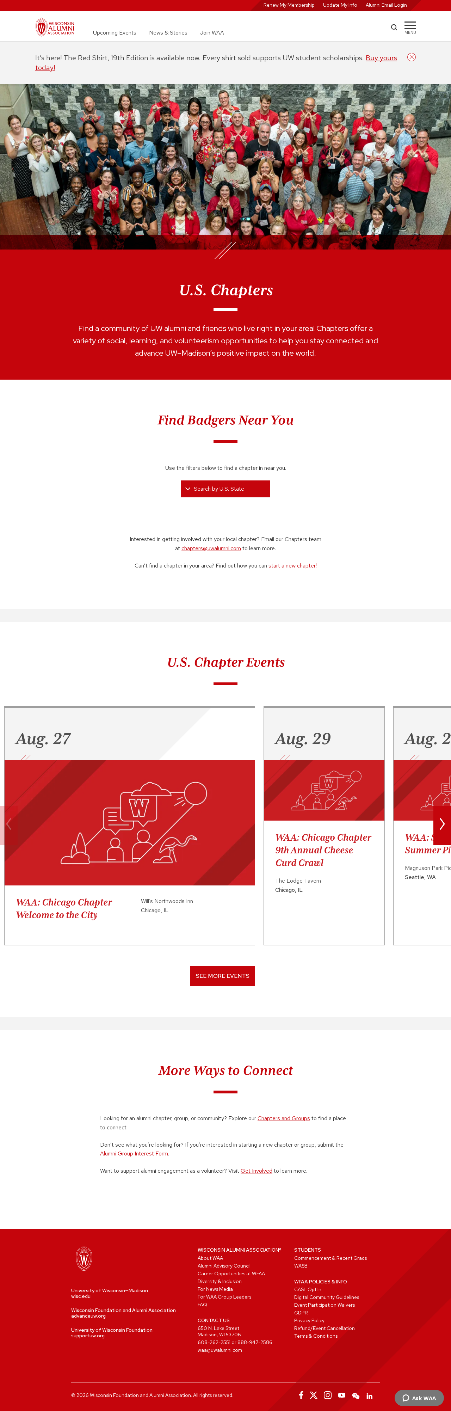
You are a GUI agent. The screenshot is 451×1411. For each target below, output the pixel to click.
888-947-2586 (254, 1342)
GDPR (301, 1312)
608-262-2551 (214, 1342)
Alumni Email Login (386, 5)
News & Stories (168, 32)
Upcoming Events (114, 32)
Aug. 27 (43, 738)
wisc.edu (81, 1296)
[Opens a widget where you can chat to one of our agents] (419, 1398)
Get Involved (256, 1170)
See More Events (222, 976)
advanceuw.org (88, 1316)
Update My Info (340, 5)
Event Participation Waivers (324, 1305)
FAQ (202, 1304)
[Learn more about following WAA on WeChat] (356, 1395)
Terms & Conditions (316, 1336)
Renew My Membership (289, 5)
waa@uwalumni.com (220, 1350)
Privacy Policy (309, 1320)
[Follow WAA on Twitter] (313, 1395)
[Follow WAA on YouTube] (342, 1395)
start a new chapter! (292, 565)
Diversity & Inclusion (220, 1281)
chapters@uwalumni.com (211, 548)
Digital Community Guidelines (326, 1297)
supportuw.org (88, 1335)
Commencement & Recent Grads (330, 1258)
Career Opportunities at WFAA (231, 1273)
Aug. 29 (302, 738)
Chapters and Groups (284, 1118)
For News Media (215, 1289)
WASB (301, 1266)
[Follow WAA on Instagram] (327, 1395)
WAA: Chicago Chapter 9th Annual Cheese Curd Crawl (323, 850)
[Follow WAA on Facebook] (299, 1395)
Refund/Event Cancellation (324, 1328)
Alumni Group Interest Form (134, 1153)
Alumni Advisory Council (224, 1266)
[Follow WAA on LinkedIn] (370, 1395)
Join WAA (212, 32)
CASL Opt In (307, 1289)
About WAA (210, 1258)
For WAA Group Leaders (224, 1297)
